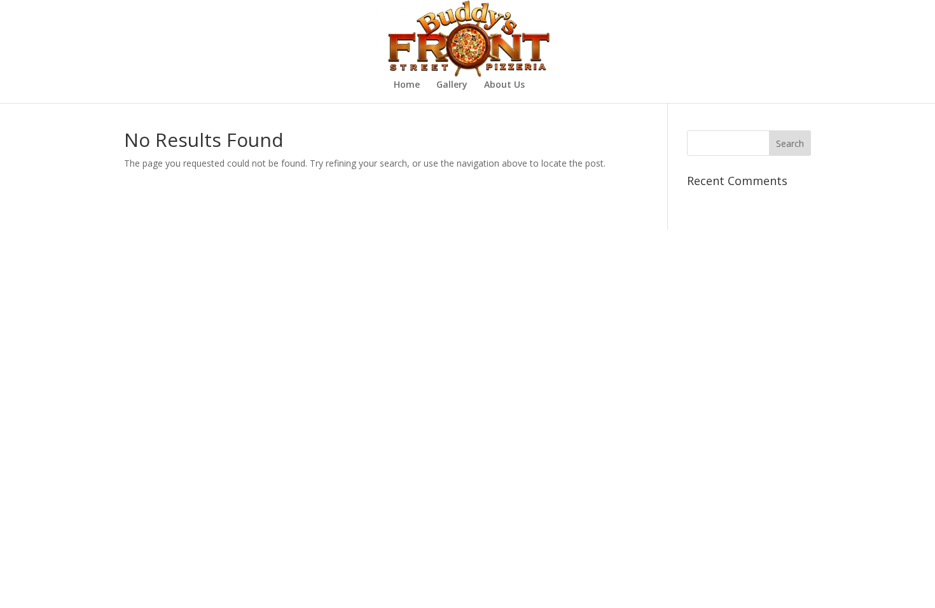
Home (407, 85)
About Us (504, 85)
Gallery (452, 85)
